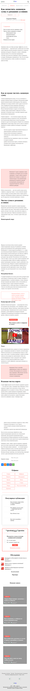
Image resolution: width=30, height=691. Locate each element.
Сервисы (8, 482)
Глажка (8, 474)
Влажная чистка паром (9, 39)
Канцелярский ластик (11, 36)
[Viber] (10, 464)
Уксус (7, 38)
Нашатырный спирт (11, 33)
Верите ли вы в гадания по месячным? (14, 563)
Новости (8, 476)
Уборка (8, 485)
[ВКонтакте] (2, 464)
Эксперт (12, 673)
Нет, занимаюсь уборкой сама (13, 542)
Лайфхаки (12, 5)
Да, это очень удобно (11, 540)
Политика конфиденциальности (12, 674)
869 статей (23, 19)
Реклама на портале (6, 673)
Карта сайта (21, 674)
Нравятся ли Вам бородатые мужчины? (14, 567)
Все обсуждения (15, 571)
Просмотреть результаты (15, 547)
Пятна (21, 479)
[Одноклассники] (5, 464)
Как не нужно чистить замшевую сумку (13, 29)
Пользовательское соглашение (21, 673)
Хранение (8, 488)
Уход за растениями (21, 485)
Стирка (21, 482)
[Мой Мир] (8, 464)
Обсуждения (21, 476)
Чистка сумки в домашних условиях (12, 31)
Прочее (8, 479)
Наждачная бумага (10, 34)
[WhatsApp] (13, 464)
